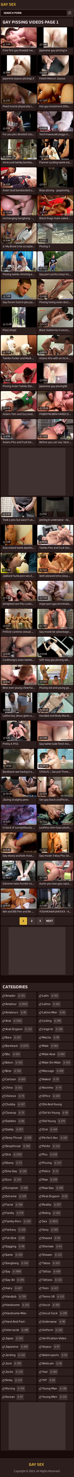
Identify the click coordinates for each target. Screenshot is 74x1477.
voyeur (51, 1346)
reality (51, 1204)
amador (15, 995)
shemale (52, 1246)
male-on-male (56, 1062)
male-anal (53, 1054)
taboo (51, 1263)
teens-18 (53, 1296)
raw (49, 1179)
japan (14, 1338)
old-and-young (52, 1105)
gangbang (16, 1263)
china (13, 1087)
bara (13, 1037)
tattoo (51, 1271)
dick (13, 1154)
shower (52, 1254)
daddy (14, 1129)
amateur (16, 1004)
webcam (52, 1363)
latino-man (53, 1012)
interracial (16, 1330)
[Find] (69, 13)
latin (50, 995)
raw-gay (52, 1188)
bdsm (13, 1062)
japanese (16, 1346)
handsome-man (15, 1314)
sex (50, 1221)
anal (13, 1020)
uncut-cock (54, 1313)
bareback (16, 1045)
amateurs (15, 1012)
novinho (51, 1087)
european (16, 1188)
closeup (14, 1112)
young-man (54, 1388)
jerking (15, 1355)
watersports (54, 1355)
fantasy (15, 1229)
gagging (14, 1246)
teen (50, 1288)
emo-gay (15, 1171)
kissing (14, 1388)
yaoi (49, 1371)
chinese (14, 1096)
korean (14, 1397)
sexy (50, 1229)
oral (49, 1129)
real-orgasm (54, 1196)
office (51, 1096)
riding (51, 1213)
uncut (50, 1305)
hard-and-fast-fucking (15, 1323)
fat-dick (14, 1238)
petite (51, 1146)
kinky (13, 1380)
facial (13, 1204)
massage (52, 1071)
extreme (15, 1196)
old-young (53, 1121)
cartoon (15, 1079)
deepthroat (17, 1146)
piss (49, 1154)
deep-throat (18, 1137)
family (14, 1213)
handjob (15, 1296)
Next (49, 921)
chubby (15, 1104)
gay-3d (14, 1280)
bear (13, 1071)
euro (13, 1179)
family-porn (18, 1221)
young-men (54, 1397)
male (50, 1045)
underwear (53, 1321)
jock (13, 1363)
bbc (12, 1054)
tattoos (52, 1280)
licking (51, 1020)
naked (50, 1079)
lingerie (52, 1029)
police (50, 1171)
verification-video (54, 1339)
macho (50, 1037)
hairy (13, 1288)
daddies (14, 1121)
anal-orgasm (18, 1029)
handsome (17, 1305)
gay (13, 1271)
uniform (52, 1330)
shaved (51, 1238)
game (13, 1254)
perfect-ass (54, 1137)
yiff (48, 1380)
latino (51, 1004)
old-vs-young (55, 1112)
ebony (13, 1163)
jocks (14, 1371)
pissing (51, 1163)
